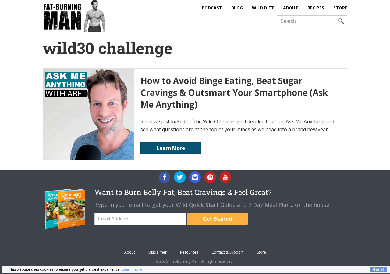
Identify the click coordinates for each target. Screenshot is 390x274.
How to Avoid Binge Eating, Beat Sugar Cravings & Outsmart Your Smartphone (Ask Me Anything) (234, 92)
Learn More (171, 148)
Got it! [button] (378, 269)
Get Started (217, 219)
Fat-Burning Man (99, 16)
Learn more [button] (132, 269)
